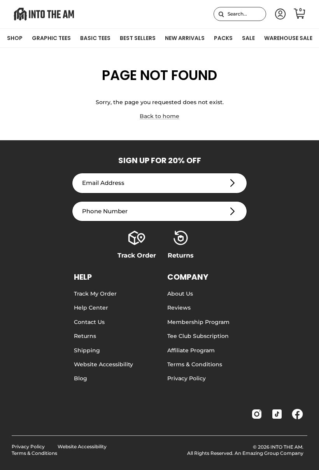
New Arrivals (185, 38)
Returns (85, 335)
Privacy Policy (186, 378)
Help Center (91, 307)
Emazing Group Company (272, 453)
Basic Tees (95, 38)
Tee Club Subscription (198, 335)
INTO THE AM (286, 447)
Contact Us (89, 322)
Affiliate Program (191, 350)
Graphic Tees (51, 38)
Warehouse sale (288, 38)
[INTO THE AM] (44, 14)
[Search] (221, 13)
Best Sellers (138, 38)
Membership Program (198, 322)
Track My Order (95, 293)
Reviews (179, 307)
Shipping (87, 350)
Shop (15, 38)
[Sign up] (232, 183)
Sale (248, 38)
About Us (180, 293)
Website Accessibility (103, 364)
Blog (80, 378)
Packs (223, 38)
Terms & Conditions (194, 364)
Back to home (159, 116)
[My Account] (279, 14)
